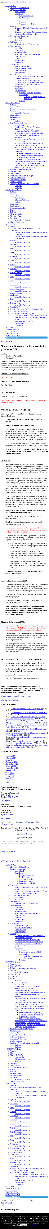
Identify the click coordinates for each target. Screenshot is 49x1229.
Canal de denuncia (21, 323)
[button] (7, 341)
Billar (12, 248)
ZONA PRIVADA (13, 337)
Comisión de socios (26, 22)
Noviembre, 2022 (11, 764)
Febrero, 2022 (10, 782)
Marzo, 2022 (10, 780)
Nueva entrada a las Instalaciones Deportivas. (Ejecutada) (31, 156)
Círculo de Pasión (16, 196)
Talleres (13, 212)
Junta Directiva (20, 12)
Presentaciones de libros (18, 208)
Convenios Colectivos (18, 180)
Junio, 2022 (9, 774)
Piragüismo (14, 285)
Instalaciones (14, 64)
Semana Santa (15, 115)
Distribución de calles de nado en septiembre (27, 709)
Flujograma (19, 325)
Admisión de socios (26, 20)
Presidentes (19, 89)
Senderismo (14, 295)
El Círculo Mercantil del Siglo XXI (27, 80)
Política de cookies (26, 844)
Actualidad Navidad (22, 113)
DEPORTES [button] (10, 224)
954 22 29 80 (9, 815)
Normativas (19, 40)
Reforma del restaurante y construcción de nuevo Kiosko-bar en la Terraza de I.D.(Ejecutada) (30, 135)
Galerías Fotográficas (17, 178)
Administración (20, 52)
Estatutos (13, 26)
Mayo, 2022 (9, 776)
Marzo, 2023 (10, 756)
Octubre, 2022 (10, 766)
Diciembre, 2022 (11, 762)
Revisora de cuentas (26, 16)
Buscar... (4, 1201)
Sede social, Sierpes (22, 66)
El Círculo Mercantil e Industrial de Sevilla (30, 76)
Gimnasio (13, 261)
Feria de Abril (15, 117)
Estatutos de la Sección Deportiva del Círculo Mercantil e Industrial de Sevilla (31, 33)
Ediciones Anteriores (22, 200)
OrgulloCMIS (15, 307)
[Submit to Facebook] (9, 696)
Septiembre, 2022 (11, 768)
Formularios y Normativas (19, 36)
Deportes (18, 58)
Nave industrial (20, 72)
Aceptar (23, 1225)
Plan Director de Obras (18, 123)
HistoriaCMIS (15, 107)
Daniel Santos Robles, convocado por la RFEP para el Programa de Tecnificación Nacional (26, 722)
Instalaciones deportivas (23, 68)
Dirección (18, 48)
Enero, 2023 (9, 760)
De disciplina (24, 18)
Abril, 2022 (9, 778)
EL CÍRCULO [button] (10, 6)
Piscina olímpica (16, 293)
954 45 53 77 (13, 797)
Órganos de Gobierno (18, 10)
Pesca (12, 281)
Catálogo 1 (18, 186)
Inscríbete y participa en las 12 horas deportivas (28, 737)
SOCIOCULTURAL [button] (13, 190)
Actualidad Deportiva (22, 242)
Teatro (12, 210)
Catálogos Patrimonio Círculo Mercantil (24, 184)
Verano (12, 119)
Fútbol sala (14, 256)
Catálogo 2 (18, 188)
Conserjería (19, 62)
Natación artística (16, 273)
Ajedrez (13, 240)
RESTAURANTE (12, 329)
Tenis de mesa (15, 303)
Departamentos (15, 46)
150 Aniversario (20, 91)
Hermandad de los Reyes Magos (21, 176)
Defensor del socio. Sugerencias (26, 44)
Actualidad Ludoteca (22, 220)
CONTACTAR (11, 331)
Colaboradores (15, 42)
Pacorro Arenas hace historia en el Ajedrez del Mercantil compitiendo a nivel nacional (24, 742)
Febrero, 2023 (10, 758)
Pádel (12, 277)
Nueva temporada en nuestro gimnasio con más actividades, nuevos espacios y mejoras (25, 718)
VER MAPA (5, 801)
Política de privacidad (10, 844)
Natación (13, 269)
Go (31, 1201)
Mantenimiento (20, 60)
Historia (13, 74)
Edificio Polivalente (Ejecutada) (30, 153)
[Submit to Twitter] (24, 696)
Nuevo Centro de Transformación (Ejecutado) (31, 147)
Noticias (22, 101)
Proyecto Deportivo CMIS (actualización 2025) (27, 309)
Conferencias (14, 206)
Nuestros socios (15, 172)
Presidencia (19, 50)
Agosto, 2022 (10, 770)
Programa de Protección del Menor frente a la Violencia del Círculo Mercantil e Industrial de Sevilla (31, 317)
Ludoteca (13, 218)
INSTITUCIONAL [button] (12, 103)
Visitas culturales (16, 214)
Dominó (13, 252)
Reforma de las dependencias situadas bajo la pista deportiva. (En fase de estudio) (31, 162)
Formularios (19, 38)
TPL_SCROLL (6, 1203)
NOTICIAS (9, 327)
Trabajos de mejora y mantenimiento (23, 109)
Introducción (19, 125)
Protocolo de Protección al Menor (22, 313)
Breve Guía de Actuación (24, 321)
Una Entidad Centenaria (23, 78)
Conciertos (14, 204)
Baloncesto (14, 244)
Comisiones (19, 14)
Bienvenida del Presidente (19, 8)
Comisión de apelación (27, 24)
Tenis (12, 299)
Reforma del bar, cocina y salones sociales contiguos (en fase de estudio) (30, 166)
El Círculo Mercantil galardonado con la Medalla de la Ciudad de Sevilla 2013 (29, 84)
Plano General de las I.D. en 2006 (27, 131)
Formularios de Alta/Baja (19, 311)
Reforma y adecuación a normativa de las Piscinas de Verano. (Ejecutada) (29, 144)
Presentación (19, 198)
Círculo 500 (14, 174)
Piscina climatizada (17, 289)
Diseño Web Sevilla (8, 851)
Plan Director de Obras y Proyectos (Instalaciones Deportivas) (27, 128)
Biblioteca (13, 194)
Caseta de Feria (20, 70)
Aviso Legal (41, 841)
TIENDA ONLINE (12, 333)
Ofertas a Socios (16, 182)
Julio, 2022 (9, 772)
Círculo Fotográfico (17, 222)
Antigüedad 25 (20, 87)
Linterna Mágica (16, 216)
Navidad (13, 111)
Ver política (32, 1225)
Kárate (12, 265)
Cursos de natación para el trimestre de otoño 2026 (29, 713)
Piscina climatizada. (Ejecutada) (30, 159)
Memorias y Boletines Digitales (21, 169)
